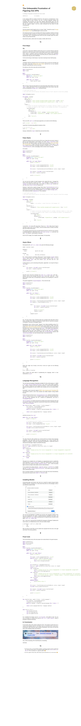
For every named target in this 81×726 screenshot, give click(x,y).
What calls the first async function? (33, 326)
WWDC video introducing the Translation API (48, 390)
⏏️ (23, 5)
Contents (37, 15)
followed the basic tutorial (38, 63)
